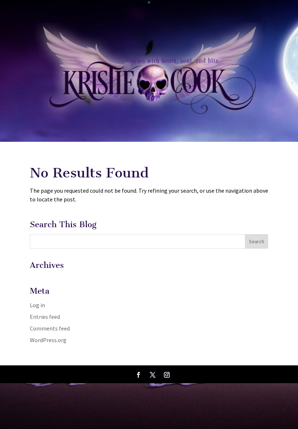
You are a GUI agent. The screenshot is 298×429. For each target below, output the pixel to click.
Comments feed (50, 328)
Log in (37, 305)
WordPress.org (48, 340)
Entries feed (45, 316)
